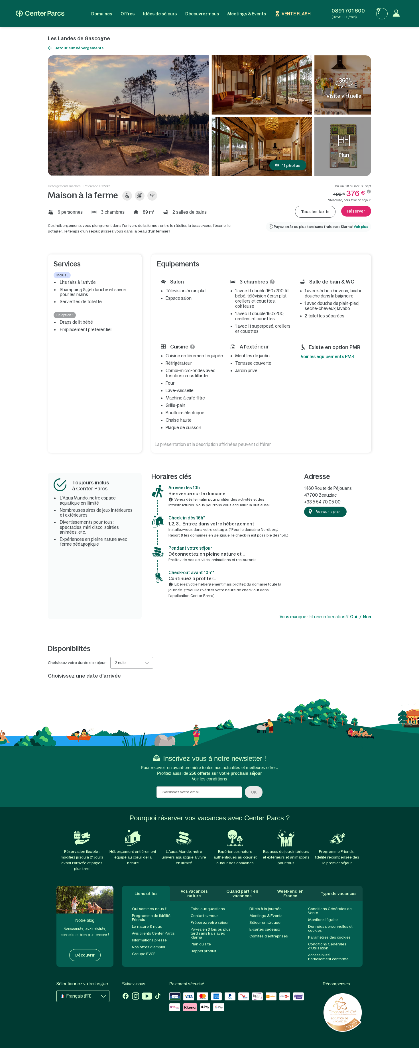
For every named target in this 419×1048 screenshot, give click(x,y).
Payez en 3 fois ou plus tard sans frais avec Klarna (211, 933)
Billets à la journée (265, 909)
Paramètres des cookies (329, 937)
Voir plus (361, 227)
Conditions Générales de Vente (330, 911)
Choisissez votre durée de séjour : (77, 663)
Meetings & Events (246, 13)
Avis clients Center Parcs (153, 933)
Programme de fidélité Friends (151, 918)
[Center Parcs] (40, 14)
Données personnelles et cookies (330, 928)
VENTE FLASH (296, 13)
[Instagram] (135, 996)
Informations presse (149, 940)
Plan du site (201, 944)
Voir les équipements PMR (327, 356)
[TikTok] (158, 996)
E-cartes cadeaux (264, 929)
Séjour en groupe (264, 922)
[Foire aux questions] (382, 13)
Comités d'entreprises (268, 936)
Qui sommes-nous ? (149, 909)
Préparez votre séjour (210, 922)
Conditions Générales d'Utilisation (327, 946)
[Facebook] (125, 996)
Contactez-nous (205, 916)
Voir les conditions (209, 778)
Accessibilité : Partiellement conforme (328, 957)
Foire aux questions (208, 909)
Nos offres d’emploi (148, 947)
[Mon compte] (397, 13)
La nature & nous (147, 926)
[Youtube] (147, 996)
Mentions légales (323, 919)
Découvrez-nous (202, 13)
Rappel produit (203, 951)
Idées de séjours (160, 13)
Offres (128, 13)
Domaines (101, 13)
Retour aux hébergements (78, 48)
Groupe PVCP (144, 954)
